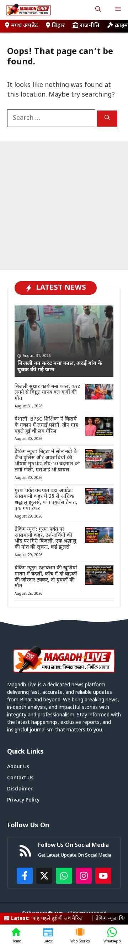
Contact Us (20, 778)
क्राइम (121, 26)
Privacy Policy (23, 800)
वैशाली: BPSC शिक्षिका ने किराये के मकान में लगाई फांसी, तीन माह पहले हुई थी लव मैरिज (46, 425)
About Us (18, 767)
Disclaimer (20, 789)
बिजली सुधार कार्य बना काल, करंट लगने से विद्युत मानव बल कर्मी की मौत (47, 392)
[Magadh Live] (28, 10)
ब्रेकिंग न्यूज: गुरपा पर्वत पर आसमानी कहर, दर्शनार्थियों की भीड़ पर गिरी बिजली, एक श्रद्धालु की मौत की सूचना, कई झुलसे (45, 538)
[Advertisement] (64, 205)
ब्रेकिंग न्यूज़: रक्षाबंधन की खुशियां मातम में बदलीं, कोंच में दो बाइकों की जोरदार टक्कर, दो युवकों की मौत (46, 577)
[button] (98, 10)
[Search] (107, 119)
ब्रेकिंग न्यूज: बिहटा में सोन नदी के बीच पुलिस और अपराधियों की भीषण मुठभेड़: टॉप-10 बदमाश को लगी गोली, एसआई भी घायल (47, 461)
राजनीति (90, 26)
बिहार (58, 26)
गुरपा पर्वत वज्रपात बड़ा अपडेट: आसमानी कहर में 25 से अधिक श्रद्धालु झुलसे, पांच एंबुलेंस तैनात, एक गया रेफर (46, 499)
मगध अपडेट (24, 26)
